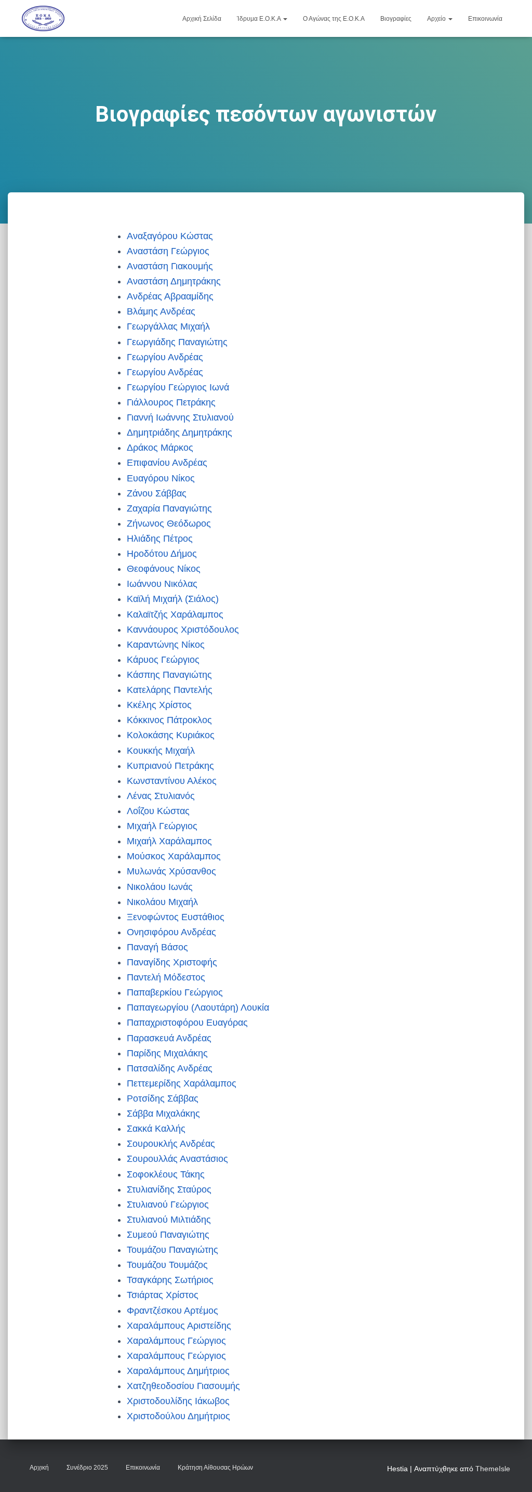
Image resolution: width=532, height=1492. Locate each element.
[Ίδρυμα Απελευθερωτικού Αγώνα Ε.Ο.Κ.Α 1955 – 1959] (43, 19)
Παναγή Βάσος (157, 947)
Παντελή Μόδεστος (166, 977)
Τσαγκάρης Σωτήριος (170, 1280)
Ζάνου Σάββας (157, 493)
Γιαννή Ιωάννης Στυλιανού (180, 417)
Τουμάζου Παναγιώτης (172, 1250)
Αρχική (39, 1467)
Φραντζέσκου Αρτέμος (172, 1310)
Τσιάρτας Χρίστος (162, 1295)
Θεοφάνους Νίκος (164, 569)
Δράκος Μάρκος (160, 447)
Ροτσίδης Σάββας (162, 1098)
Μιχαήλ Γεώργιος (162, 826)
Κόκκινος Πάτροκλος (169, 720)
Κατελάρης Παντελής (169, 690)
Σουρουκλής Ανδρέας (171, 1143)
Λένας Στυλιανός (161, 796)
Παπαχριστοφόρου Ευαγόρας (187, 1022)
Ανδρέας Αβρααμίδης (170, 296)
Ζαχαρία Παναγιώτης (169, 508)
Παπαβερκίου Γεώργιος (175, 992)
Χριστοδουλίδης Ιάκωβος (178, 1401)
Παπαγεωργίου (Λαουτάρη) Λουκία (198, 1007)
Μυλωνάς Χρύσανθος (171, 871)
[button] (284, 18)
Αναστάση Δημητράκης (174, 281)
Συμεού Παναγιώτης (168, 1234)
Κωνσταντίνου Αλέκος (172, 781)
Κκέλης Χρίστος (159, 705)
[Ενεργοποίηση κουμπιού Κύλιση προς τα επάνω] (511, 1471)
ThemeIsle (492, 1468)
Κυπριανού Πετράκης (170, 766)
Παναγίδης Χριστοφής (172, 962)
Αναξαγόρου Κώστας (170, 236)
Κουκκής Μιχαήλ (161, 750)
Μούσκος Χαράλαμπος (174, 856)
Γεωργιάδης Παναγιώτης (177, 342)
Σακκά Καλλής (156, 1128)
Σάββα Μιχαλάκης (163, 1113)
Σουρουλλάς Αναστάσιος (177, 1159)
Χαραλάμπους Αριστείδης (179, 1325)
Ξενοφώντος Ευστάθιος (175, 917)
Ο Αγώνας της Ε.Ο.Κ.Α (334, 18)
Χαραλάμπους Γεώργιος (176, 1341)
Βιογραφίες (395, 18)
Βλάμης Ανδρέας (161, 311)
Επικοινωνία (485, 18)
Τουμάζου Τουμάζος (167, 1265)
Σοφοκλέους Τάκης (166, 1174)
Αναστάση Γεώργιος (168, 251)
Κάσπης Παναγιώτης (169, 675)
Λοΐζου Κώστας (158, 811)
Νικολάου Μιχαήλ (162, 902)
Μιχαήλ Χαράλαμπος (169, 841)
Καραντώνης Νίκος (166, 644)
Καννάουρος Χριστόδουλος (183, 629)
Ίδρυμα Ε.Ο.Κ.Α (259, 18)
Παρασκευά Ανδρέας (169, 1038)
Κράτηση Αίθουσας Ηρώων (215, 1467)
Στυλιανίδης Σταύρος (169, 1189)
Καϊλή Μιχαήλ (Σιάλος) (173, 599)
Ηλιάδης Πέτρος (160, 538)
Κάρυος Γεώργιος (163, 660)
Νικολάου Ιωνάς (160, 887)
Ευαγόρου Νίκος (161, 478)
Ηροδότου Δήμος (162, 553)
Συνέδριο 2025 (87, 1467)
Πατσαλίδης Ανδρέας (169, 1068)
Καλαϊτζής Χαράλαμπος (175, 614)
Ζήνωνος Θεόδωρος (169, 523)
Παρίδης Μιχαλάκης (167, 1053)
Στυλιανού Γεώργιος (168, 1204)
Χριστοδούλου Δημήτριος (178, 1416)
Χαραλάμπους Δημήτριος (178, 1371)
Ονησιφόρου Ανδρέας (171, 932)
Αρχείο (437, 18)
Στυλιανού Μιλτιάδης (169, 1219)
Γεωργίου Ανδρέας (165, 357)
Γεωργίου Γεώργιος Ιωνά (178, 387)
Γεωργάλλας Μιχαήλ (168, 326)
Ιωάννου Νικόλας (162, 584)
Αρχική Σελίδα (201, 18)
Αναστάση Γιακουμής (170, 266)
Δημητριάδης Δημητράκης (179, 432)
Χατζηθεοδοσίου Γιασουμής (183, 1386)
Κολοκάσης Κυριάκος (171, 735)
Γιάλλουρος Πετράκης (171, 402)
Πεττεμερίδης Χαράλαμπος (181, 1083)
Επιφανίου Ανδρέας (167, 462)
